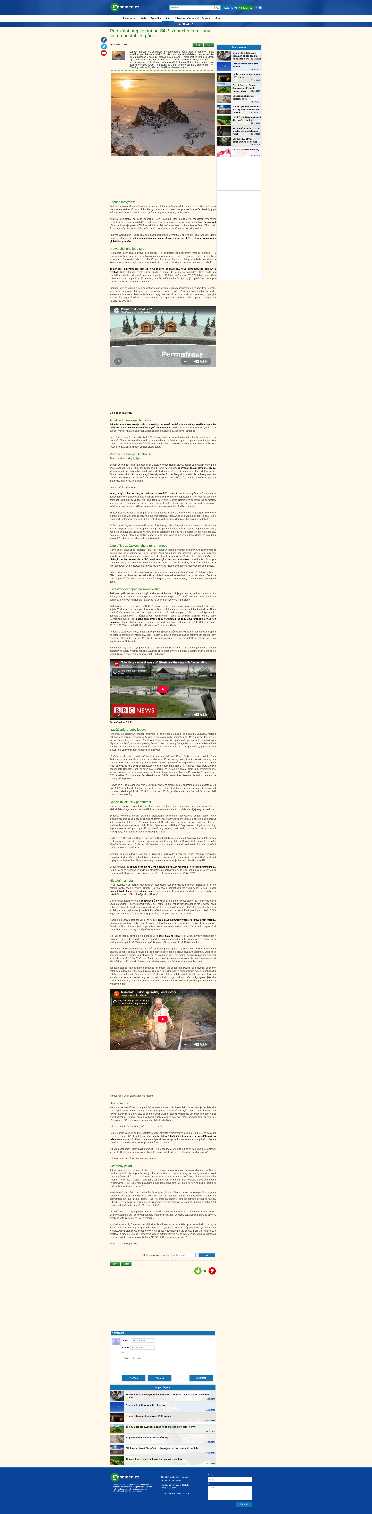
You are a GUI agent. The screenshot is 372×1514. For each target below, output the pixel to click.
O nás (163, 1493)
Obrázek (160, 1378)
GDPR (186, 1493)
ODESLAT (244, 1504)
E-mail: (126, 1347)
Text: (124, 1352)
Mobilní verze (174, 1493)
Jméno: (126, 1340)
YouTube (133, 1378)
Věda (143, 18)
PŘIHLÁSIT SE (245, 8)
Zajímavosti (129, 18)
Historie (180, 18)
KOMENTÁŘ (201, 1378)
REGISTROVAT (230, 8)
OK (206, 1255)
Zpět (198, 45)
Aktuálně (186, 24)
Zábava (206, 18)
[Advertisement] (239, 235)
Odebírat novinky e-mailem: (156, 1255)
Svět (167, 18)
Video (218, 18)
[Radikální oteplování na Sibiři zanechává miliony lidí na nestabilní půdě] (118, 56)
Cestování (193, 18)
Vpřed (209, 45)
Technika (156, 18)
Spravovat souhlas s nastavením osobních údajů (175, 1497)
